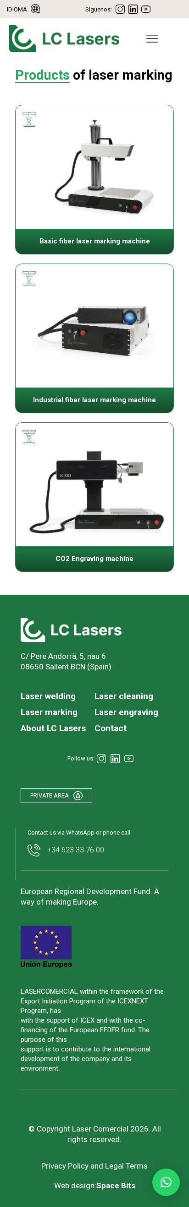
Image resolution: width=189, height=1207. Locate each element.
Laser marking (49, 712)
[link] (71, 630)
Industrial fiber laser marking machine (94, 400)
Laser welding (48, 696)
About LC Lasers (53, 728)
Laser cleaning (123, 696)
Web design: (94, 1185)
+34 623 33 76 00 (75, 849)
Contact (110, 728)
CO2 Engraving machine (94, 559)
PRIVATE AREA (49, 795)
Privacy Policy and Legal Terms (94, 1165)
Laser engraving (126, 712)
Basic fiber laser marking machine (94, 241)
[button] (166, 1182)
